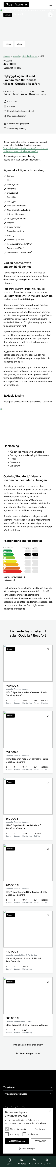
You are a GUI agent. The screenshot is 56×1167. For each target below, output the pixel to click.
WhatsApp (22, 1164)
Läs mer (43, 1123)
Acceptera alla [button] (17, 1141)
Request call (34, 1164)
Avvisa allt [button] (40, 1141)
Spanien (6, 56)
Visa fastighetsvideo (28, 427)
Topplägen (9, 1087)
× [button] (50, 1111)
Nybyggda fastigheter (15, 1093)
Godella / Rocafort (29, 56)
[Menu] (51, 4)
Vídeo (19, 44)
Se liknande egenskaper (18, 123)
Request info (46, 1164)
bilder (8, 44)
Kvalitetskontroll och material (20, 111)
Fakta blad (12, 101)
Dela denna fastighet (16, 116)
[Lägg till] (50, 14)
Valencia (16, 56)
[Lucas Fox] (16, 4)
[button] (47, 663)
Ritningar (11, 106)
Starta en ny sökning (16, 128)
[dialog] (28, 1131)
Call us (9, 1164)
